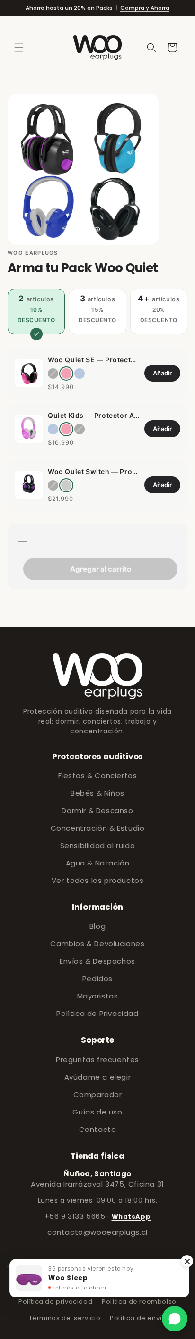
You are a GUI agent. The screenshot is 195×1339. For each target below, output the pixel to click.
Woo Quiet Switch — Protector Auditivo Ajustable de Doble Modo (94, 471)
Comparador (97, 1094)
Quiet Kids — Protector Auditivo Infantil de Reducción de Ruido (94, 415)
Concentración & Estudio (98, 828)
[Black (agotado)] (53, 373)
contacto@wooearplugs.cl (97, 1232)
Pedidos (97, 978)
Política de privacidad (55, 1301)
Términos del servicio (65, 1318)
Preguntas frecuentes (97, 1060)
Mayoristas (97, 996)
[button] (19, 47)
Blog (97, 926)
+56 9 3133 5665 (75, 1216)
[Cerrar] (187, 1261)
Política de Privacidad (97, 1013)
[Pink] (66, 373)
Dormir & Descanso (97, 810)
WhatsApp (131, 1216)
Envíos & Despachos (97, 961)
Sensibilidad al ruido (97, 845)
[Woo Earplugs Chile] (97, 676)
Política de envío (138, 1318)
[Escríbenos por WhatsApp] (174, 1318)
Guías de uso (97, 1112)
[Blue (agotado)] (79, 373)
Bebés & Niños (97, 793)
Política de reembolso (139, 1301)
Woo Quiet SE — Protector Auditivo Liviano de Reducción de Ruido (94, 360)
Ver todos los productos (98, 880)
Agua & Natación (98, 863)
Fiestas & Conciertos (97, 776)
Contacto (97, 1129)
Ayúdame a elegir (97, 1077)
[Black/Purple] (66, 485)
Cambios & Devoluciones (97, 943)
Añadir (162, 373)
